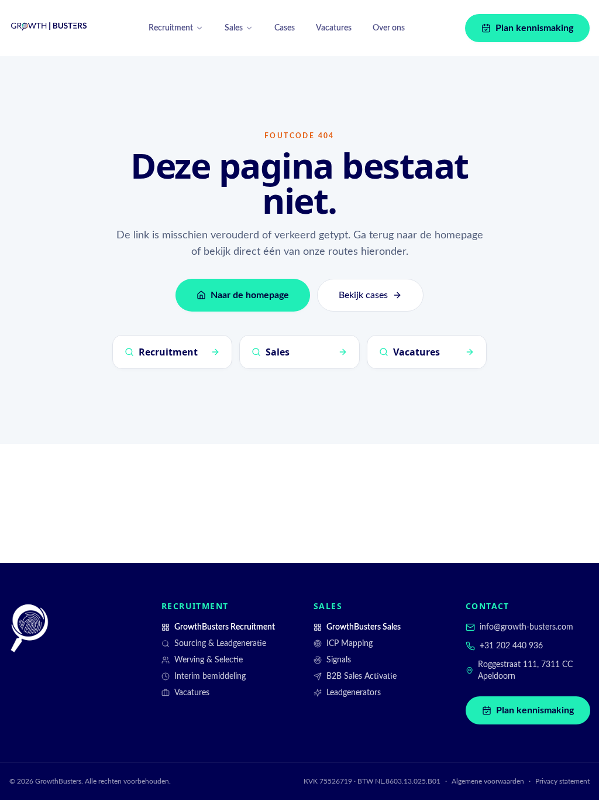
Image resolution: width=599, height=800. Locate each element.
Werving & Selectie (208, 660)
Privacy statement (562, 781)
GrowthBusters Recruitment (224, 627)
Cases (284, 28)
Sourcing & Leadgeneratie (220, 644)
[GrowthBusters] (29, 628)
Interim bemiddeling (210, 676)
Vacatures (334, 28)
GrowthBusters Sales (363, 627)
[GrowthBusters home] (49, 28)
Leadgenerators (353, 693)
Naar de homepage (250, 295)
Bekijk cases (363, 295)
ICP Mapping (349, 644)
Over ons (389, 28)
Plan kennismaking (534, 28)
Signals (338, 660)
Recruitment (171, 28)
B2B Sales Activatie (361, 676)
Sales (234, 28)
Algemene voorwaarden (488, 781)
